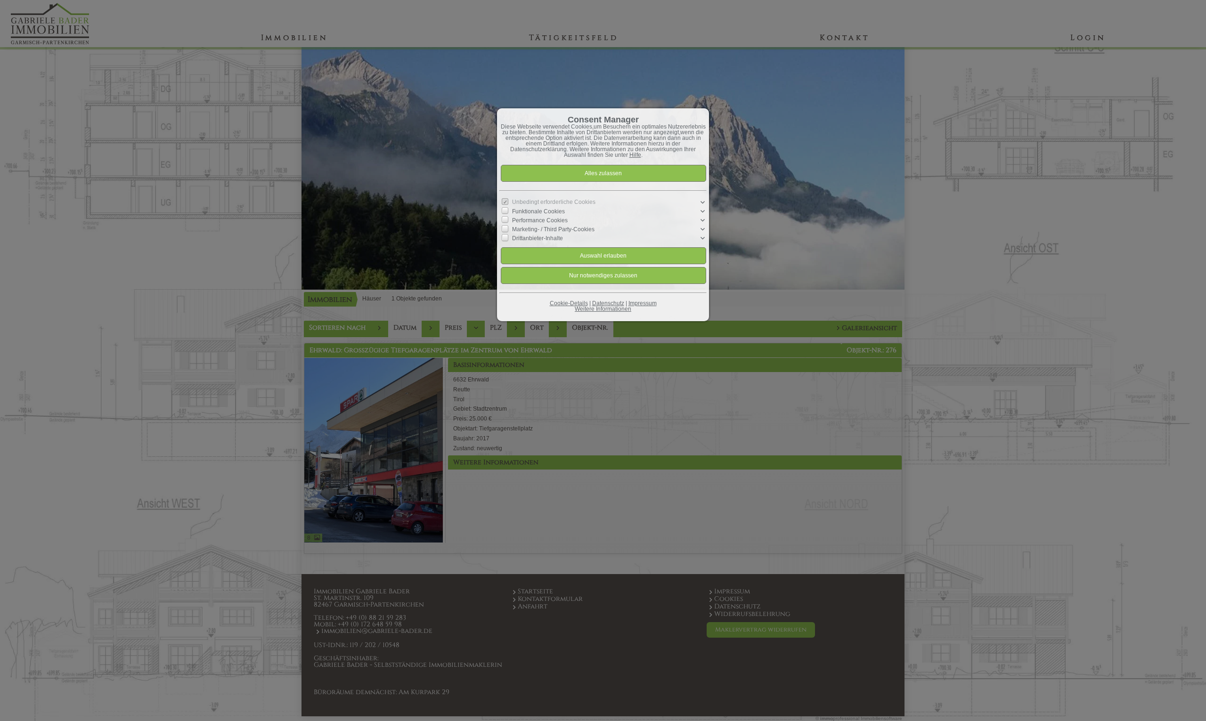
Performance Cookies (540, 220)
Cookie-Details (569, 303)
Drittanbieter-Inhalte (537, 238)
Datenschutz (608, 303)
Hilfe (635, 155)
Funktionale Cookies (538, 211)
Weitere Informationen (603, 309)
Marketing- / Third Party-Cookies (553, 229)
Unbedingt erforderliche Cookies (553, 202)
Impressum (642, 303)
